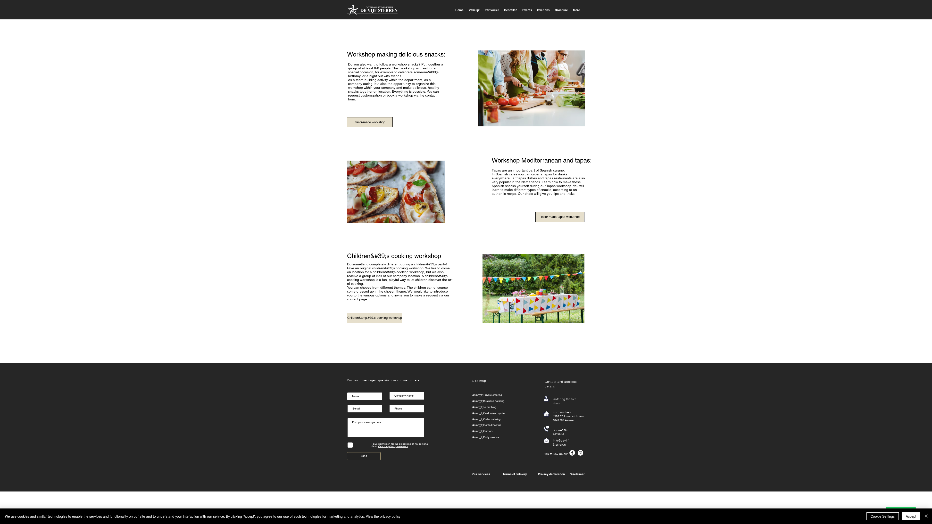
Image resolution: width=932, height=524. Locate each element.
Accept (911, 516)
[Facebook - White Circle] (572, 453)
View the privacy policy (383, 516)
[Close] (926, 516)
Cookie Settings (883, 516)
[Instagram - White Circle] (580, 453)
